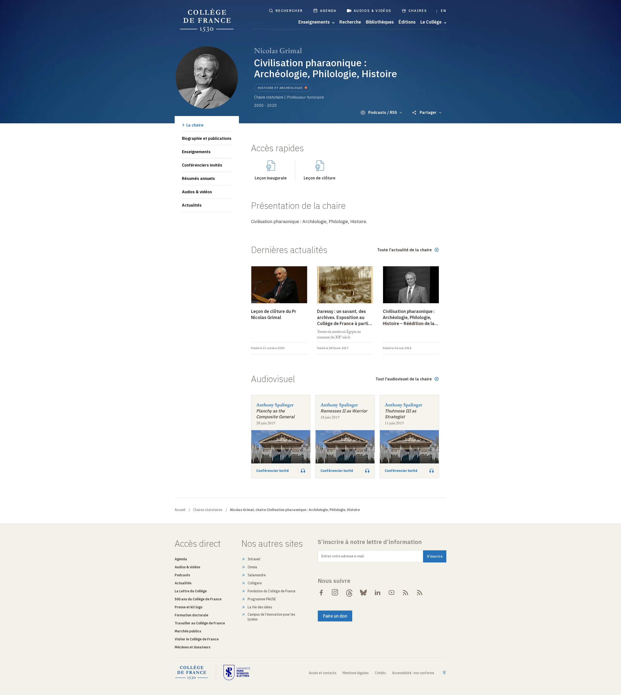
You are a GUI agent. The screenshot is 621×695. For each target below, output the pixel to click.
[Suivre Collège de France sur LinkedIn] (377, 592)
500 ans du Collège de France (198, 599)
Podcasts (182, 575)
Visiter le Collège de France (197, 639)
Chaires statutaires (207, 510)
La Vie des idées (260, 607)
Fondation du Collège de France (271, 591)
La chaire (195, 125)
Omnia (252, 567)
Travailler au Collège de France (200, 623)
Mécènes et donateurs (192, 647)
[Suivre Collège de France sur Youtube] (391, 592)
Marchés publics (188, 631)
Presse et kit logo (188, 607)
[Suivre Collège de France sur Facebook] (321, 592)
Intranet (254, 559)
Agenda (328, 10)
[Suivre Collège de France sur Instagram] (335, 592)
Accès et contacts (322, 673)
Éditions (407, 22)
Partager (428, 112)
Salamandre (257, 575)
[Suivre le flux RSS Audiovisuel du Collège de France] (419, 592)
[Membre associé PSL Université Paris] (236, 672)
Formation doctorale (191, 615)
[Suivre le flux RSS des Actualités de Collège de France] (405, 592)
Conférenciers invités (202, 165)
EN (443, 10)
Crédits (380, 673)
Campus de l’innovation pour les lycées (271, 616)
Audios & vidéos (373, 10)
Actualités (192, 205)
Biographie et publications (206, 138)
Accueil (180, 510)
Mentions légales (356, 673)
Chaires (418, 10)
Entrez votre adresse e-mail (342, 556)
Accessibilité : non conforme (413, 673)
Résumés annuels (198, 178)
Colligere (255, 583)
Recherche (350, 22)
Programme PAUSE (262, 599)
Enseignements (196, 151)
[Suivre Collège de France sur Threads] (349, 592)
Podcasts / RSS (382, 112)
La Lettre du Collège (191, 591)
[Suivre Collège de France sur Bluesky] (363, 592)
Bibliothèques (380, 22)
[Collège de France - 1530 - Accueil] (207, 20)
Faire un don (335, 616)
